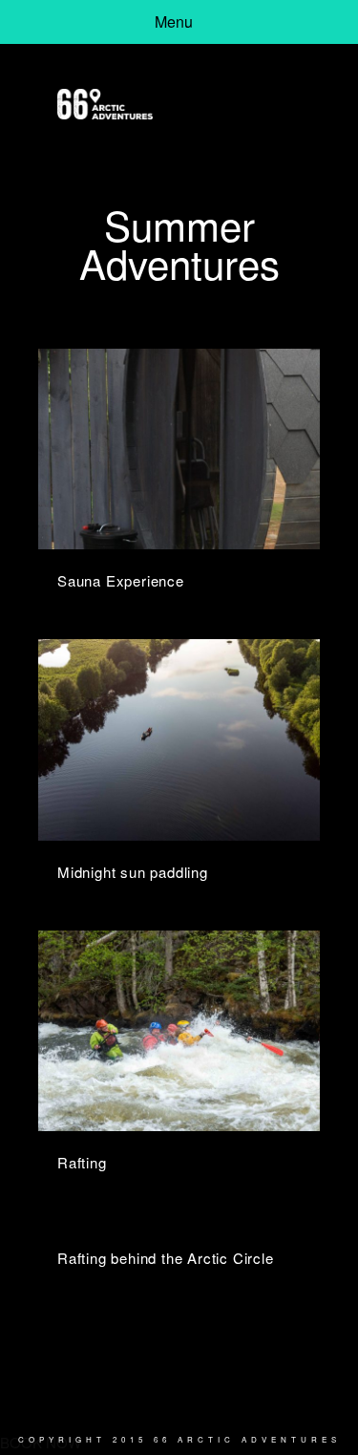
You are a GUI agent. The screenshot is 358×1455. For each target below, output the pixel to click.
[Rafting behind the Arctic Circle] (179, 1224)
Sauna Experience (120, 580)
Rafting (82, 1162)
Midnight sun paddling (132, 872)
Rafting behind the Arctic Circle (165, 1258)
